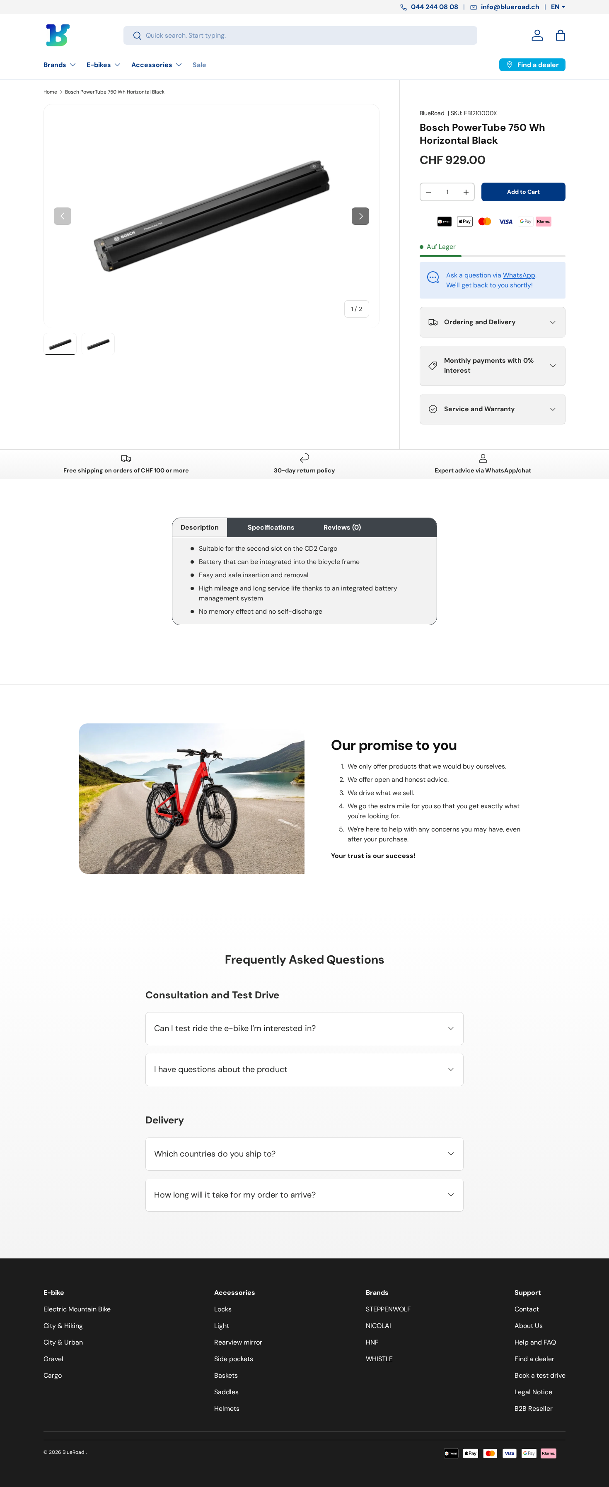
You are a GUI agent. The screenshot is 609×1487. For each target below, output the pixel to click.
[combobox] (300, 35)
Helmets (226, 1408)
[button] (560, 35)
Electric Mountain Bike (77, 1309)
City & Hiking (63, 1325)
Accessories (151, 64)
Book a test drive (540, 1375)
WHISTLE (379, 1358)
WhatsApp (519, 275)
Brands (55, 64)
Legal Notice (533, 1392)
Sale (199, 64)
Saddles (226, 1392)
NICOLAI (378, 1325)
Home (50, 91)
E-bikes (99, 64)
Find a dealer (534, 1358)
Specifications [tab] (271, 527)
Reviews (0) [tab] (342, 527)
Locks (223, 1309)
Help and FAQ (535, 1342)
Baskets (226, 1375)
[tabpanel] (304, 584)
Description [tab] (200, 527)
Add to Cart (523, 191)
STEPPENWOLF (388, 1309)
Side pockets (233, 1358)
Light (221, 1325)
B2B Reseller (534, 1408)
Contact (527, 1309)
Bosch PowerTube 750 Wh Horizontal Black (114, 91)
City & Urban (63, 1342)
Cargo (53, 1375)
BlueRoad (432, 113)
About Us (529, 1325)
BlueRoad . (75, 1452)
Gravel (53, 1358)
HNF (372, 1342)
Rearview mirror (238, 1342)
